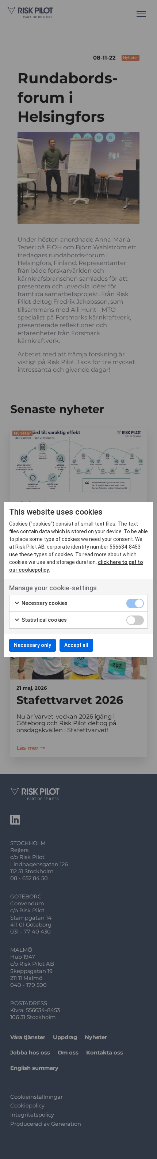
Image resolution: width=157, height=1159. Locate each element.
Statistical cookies (43, 620)
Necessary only (32, 645)
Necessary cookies (44, 603)
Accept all (76, 645)
